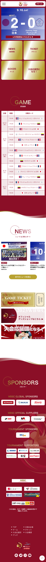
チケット (39, 4)
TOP (15, 527)
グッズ (15, 535)
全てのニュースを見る (23, 277)
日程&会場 (29, 527)
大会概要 (28, 532)
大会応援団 (17, 532)
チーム (15, 530)
